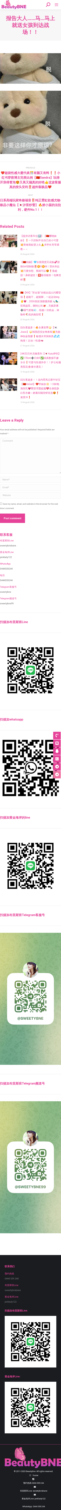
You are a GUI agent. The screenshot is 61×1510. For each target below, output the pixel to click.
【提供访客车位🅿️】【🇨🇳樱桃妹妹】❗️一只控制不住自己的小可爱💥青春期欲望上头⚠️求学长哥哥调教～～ (39, 242)
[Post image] (8, 241)
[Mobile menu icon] (56, 5)
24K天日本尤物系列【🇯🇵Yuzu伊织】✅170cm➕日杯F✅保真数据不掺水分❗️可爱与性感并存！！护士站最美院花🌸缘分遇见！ (40, 360)
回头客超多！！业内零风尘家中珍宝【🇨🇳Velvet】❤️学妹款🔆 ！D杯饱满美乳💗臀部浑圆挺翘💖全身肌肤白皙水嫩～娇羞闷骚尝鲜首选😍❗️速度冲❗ (40, 388)
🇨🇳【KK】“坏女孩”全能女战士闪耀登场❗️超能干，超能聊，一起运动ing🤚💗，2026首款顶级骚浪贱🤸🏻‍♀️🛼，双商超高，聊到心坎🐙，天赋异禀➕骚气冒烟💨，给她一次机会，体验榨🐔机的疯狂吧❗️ (40, 303)
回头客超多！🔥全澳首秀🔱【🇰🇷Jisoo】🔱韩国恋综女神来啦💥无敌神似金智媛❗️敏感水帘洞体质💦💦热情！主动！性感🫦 (40, 334)
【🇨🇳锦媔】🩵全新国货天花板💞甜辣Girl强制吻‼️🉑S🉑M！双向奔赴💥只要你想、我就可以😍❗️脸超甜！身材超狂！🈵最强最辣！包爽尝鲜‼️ (40, 271)
